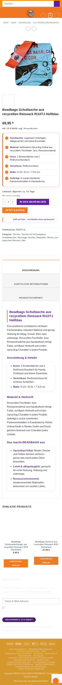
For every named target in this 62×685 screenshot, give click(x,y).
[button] (4, 12)
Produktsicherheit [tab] (31, 298)
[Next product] (28, 28)
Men (24, 240)
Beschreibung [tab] (31, 270)
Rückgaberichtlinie (44, 662)
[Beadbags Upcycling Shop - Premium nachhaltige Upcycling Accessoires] (31, 12)
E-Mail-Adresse (10, 596)
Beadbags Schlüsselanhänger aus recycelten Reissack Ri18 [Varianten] (16, 546)
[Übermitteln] (57, 4)
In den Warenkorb (33, 202)
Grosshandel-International (30, 667)
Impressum (43, 660)
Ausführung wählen (16, 563)
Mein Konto (51, 654)
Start (6, 23)
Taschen (16, 234)
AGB (44, 651)
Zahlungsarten (17, 649)
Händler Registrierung (20, 664)
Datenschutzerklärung (13, 615)
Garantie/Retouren (24, 660)
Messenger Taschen (26, 237)
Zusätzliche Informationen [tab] (31, 284)
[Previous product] (34, 28)
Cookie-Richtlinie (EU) (19, 662)
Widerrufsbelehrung (40, 649)
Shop (13, 23)
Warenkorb (24, 656)
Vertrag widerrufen (28, 651)
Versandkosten (30, 128)
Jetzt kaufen (15, 210)
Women (50, 237)
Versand (38, 654)
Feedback (38, 656)
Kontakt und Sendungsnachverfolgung (31, 658)
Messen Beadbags (45, 664)
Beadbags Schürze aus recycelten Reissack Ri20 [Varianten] (46, 544)
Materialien (25, 23)
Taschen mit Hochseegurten (33, 234)
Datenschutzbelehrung (18, 654)
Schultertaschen (9, 237)
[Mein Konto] (57, 15)
